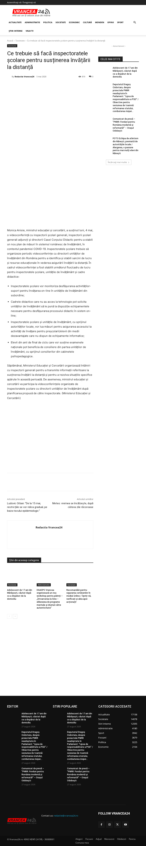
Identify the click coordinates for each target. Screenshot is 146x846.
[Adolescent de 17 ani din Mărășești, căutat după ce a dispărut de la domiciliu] (20, 576)
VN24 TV (29, 31)
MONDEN (99, 22)
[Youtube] (125, 824)
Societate (20, 40)
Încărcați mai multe (117, 162)
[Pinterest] (50, 85)
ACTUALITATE (15, 22)
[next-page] (15, 616)
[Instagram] (109, 824)
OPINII (110, 22)
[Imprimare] (74, 85)
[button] (134, 22)
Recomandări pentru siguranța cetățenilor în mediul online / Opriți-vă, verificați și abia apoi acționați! (78, 596)
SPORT (120, 22)
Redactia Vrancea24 (24, 76)
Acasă (10, 40)
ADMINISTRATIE (32, 22)
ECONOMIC (74, 22)
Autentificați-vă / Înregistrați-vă (21, 2)
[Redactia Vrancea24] (9, 76)
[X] (41, 85)
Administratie (44, 584)
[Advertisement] (50, 438)
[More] (83, 482)
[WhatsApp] (58, 85)
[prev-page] (9, 616)
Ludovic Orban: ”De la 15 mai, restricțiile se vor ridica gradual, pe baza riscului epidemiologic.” (27, 507)
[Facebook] (33, 85)
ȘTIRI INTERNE (15, 31)
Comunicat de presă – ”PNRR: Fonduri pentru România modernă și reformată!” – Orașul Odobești (124, 125)
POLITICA (47, 22)
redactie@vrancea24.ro (66, 815)
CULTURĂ (87, 22)
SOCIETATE (61, 22)
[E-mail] (66, 85)
